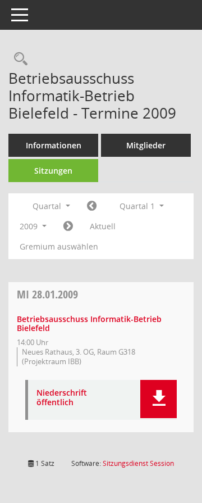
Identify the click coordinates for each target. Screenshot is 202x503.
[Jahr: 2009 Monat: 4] (68, 226)
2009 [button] (30, 226)
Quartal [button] (48, 206)
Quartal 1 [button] (138, 206)
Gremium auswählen (59, 246)
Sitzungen (53, 170)
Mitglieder (146, 145)
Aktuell (103, 226)
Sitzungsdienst (138, 463)
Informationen (53, 145)
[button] (158, 399)
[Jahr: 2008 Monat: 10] (92, 206)
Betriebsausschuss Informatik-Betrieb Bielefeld (89, 324)
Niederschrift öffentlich (61, 397)
